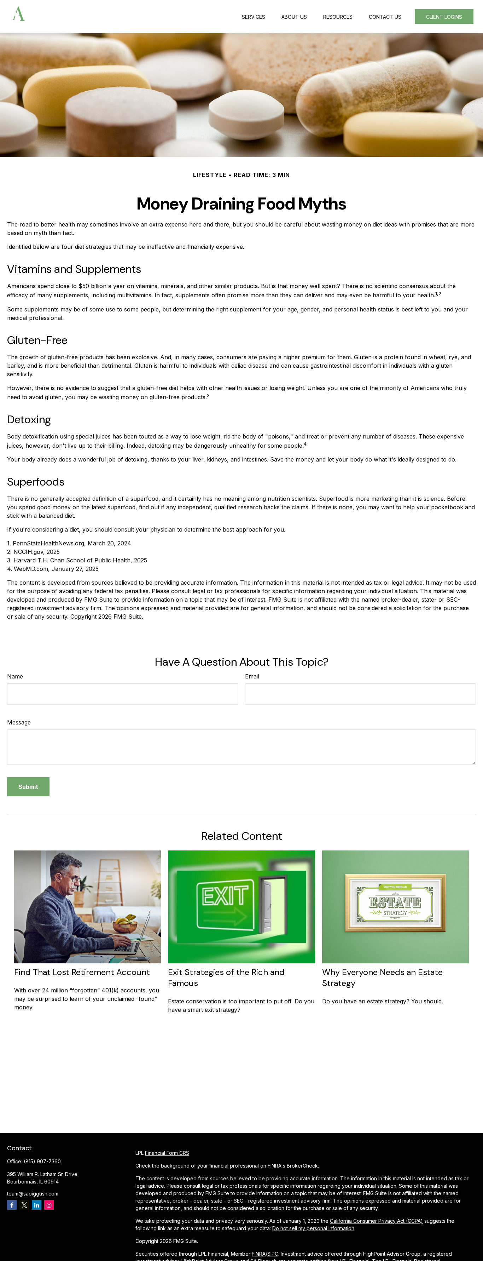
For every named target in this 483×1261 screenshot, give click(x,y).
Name (15, 676)
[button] (253, 17)
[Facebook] (12, 1205)
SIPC (272, 1254)
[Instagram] (49, 1205)
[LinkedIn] (36, 1205)
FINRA (259, 1254)
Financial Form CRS (167, 1153)
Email (252, 676)
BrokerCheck (302, 1166)
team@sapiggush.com (32, 1194)
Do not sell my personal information (313, 1228)
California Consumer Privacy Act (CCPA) (376, 1221)
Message (19, 722)
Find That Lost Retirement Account (82, 972)
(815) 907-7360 (42, 1161)
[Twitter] (24, 1205)
